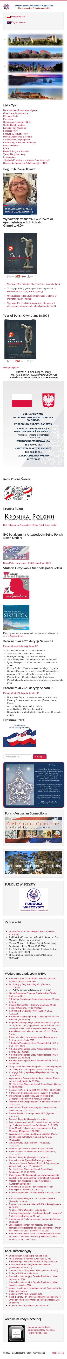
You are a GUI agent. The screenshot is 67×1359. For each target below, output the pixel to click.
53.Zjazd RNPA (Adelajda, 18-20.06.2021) (28, 1210)
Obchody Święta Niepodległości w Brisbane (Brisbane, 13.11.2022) (34, 1103)
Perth (31, 291)
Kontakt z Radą (10, 116)
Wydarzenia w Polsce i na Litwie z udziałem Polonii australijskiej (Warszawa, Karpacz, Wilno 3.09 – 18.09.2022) (33, 1136)
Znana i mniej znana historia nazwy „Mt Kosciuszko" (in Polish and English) (35, 1289)
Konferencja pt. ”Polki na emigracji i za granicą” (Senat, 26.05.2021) (35, 1220)
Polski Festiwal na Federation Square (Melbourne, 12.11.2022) (32, 1153)
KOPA (6, 148)
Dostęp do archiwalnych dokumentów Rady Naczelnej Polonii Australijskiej (41, 1329)
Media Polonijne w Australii (16, 151)
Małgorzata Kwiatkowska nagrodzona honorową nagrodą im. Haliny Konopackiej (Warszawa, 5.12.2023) (35, 1068)
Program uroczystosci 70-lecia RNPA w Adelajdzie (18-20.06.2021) (35, 1206)
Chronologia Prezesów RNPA (17, 122)
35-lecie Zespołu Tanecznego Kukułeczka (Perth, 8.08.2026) (32, 933)
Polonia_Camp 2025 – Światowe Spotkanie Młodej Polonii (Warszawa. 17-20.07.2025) (32, 1006)
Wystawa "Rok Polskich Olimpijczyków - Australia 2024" (34, 284)
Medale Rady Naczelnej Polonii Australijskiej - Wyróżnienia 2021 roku (30, 1182)
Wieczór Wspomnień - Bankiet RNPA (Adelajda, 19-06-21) (34, 1194)
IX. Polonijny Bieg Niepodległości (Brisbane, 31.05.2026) (30, 986)
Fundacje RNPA (10, 130)
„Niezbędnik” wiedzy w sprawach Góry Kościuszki (26, 160)
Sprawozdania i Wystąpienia (16, 139)
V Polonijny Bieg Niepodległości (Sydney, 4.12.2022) (34, 1092)
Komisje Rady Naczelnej (14, 127)
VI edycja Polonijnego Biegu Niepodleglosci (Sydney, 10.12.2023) (34, 1074)
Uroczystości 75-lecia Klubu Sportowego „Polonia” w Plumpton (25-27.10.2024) (31, 297)
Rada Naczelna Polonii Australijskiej (20, 110)
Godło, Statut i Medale (14, 124)
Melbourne (13, 291)
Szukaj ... (39, 756)
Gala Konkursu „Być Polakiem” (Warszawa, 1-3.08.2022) (30, 1144)
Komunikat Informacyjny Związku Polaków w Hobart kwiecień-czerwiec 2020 (33, 1283)
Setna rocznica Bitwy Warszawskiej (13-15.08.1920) (33, 1270)
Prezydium (8, 119)
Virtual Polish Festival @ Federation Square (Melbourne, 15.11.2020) (29, 1266)
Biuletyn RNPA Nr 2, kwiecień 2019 (25, 1293)
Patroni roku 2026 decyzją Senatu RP (21, 692)
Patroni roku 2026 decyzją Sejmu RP (20, 646)
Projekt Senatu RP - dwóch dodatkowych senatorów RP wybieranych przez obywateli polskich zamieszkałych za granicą (35, 1299)
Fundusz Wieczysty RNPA (15, 133)
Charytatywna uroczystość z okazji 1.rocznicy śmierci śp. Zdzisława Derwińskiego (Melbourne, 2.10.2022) (34, 1124)
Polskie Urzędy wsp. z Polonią (17, 136)
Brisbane (23, 291)
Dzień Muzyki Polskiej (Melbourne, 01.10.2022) (31, 1148)
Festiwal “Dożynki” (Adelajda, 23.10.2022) (28, 1157)
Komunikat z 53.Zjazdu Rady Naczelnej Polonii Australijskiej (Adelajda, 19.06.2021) (31, 1188)
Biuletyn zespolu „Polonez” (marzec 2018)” (29, 1305)
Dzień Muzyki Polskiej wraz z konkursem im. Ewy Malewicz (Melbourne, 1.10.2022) (32, 1129)
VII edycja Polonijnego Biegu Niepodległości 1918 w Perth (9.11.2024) (33, 1044)
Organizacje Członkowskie (15, 113)
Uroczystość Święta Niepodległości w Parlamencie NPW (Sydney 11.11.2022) (33, 1109)
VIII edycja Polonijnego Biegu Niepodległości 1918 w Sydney (34, 1000)
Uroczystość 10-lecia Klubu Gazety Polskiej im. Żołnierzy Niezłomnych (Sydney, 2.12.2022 (31, 1097)
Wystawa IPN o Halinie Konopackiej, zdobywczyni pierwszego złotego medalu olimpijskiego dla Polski (31, 305)
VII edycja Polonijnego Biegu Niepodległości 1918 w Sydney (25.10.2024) (33, 1050)
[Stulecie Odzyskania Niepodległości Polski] (16, 585)
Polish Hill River (10, 145)
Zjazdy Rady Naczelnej (14, 154)
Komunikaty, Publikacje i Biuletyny (19, 142)
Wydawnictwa (16, 636)
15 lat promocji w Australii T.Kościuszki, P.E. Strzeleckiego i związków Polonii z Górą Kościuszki (33, 1260)
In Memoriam (9, 157)
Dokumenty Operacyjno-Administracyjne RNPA (25, 163)
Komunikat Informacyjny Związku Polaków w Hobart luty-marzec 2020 (33, 1278)
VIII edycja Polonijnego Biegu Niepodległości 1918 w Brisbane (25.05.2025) (34, 1018)
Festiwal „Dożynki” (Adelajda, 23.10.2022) (28, 1119)
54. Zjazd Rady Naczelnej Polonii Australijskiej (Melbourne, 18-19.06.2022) (31, 1170)
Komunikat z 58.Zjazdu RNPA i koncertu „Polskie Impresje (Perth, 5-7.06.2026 (32, 980)
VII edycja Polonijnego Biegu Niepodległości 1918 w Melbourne (33, 1062)
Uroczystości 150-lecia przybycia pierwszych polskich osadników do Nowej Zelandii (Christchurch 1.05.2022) (34, 1176)
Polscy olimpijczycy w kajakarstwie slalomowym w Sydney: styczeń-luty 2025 (33, 1038)
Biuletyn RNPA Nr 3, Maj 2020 (23, 1273)
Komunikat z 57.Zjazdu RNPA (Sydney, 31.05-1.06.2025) (31, 1012)
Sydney (38, 291)
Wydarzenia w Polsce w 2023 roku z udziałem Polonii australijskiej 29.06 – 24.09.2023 (34, 1080)
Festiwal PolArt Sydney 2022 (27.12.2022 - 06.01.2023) (35, 1089)
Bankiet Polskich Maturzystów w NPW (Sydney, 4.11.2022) (31, 1115)
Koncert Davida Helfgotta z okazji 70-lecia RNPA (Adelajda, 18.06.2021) (32, 1200)
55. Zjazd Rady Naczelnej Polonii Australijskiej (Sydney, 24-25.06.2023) (35, 1085)
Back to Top (58, 1352)
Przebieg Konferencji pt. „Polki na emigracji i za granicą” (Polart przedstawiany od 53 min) (35, 1214)
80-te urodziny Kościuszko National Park (28, 1255)
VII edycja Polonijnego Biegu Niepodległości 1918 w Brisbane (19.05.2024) (33, 1056)
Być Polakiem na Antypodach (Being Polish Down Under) (30, 524)
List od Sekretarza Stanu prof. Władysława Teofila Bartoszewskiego (32, 995)
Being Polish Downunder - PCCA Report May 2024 (27, 562)
